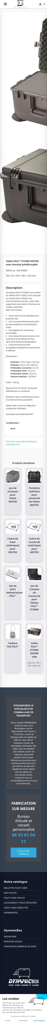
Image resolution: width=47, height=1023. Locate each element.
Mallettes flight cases (15, 888)
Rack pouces (10, 893)
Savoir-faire (10, 936)
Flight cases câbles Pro (16, 907)
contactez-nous (13, 444)
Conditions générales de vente (20, 946)
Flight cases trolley (14, 897)
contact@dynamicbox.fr (21, 780)
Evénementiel (11, 912)
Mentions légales (13, 941)
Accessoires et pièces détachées (20, 902)
